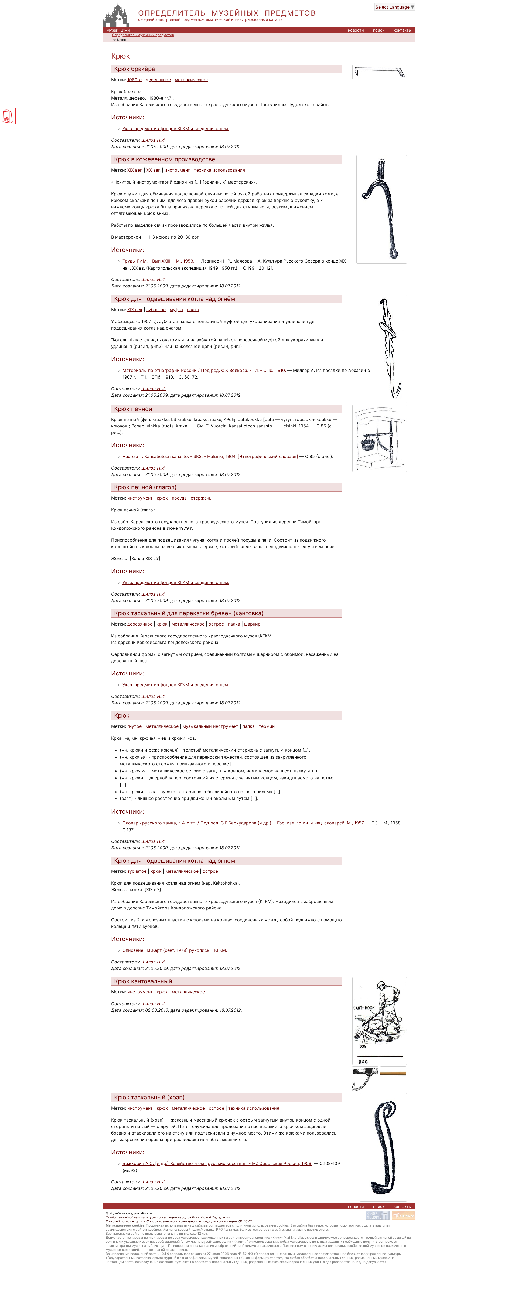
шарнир (252, 624)
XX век (153, 170)
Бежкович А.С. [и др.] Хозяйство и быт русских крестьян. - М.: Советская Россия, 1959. (217, 1163)
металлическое (191, 79)
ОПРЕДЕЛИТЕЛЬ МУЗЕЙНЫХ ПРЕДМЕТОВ (227, 13)
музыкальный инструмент (210, 726)
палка (193, 309)
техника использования (219, 170)
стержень (201, 498)
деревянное (158, 79)
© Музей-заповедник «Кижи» (129, 1213)
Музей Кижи (118, 30)
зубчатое (156, 309)
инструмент (177, 170)
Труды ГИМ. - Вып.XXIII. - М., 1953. (158, 261)
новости (356, 30)
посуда (179, 498)
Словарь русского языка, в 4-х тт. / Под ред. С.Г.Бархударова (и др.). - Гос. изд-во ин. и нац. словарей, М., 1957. (243, 823)
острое (216, 624)
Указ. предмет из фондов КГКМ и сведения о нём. (175, 128)
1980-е (134, 79)
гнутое (134, 726)
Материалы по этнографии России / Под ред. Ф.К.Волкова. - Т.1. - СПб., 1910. (204, 370)
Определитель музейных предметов (143, 35)
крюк (162, 498)
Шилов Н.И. (153, 140)
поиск (378, 30)
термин (267, 726)
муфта (176, 309)
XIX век (134, 170)
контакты (403, 30)
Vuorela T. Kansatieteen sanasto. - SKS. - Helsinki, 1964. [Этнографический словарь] (210, 456)
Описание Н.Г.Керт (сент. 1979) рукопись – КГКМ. (174, 950)
